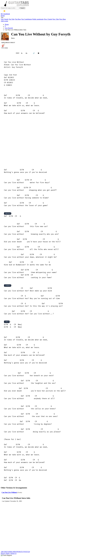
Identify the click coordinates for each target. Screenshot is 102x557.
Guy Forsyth (9, 28)
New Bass (62, 19)
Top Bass (18, 19)
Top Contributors (26, 19)
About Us (13, 553)
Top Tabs (12, 19)
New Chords (48, 19)
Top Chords (4, 19)
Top (2, 17)
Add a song (4, 21)
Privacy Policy (5, 553)
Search (22, 8)
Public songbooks (38, 19)
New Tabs (55, 19)
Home (3, 15)
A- (22, 53)
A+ (26, 53)
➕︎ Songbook (7, 53)
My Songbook (5, 14)
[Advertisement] (51, 141)
